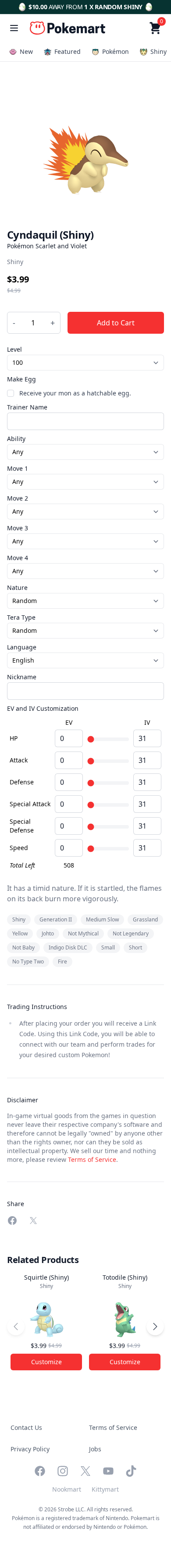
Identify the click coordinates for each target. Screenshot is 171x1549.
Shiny (158, 51)
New (26, 51)
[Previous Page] (16, 1326)
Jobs (95, 1449)
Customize (46, 1362)
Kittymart (105, 1489)
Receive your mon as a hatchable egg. (75, 393)
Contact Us (26, 1427)
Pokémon (115, 51)
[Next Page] (155, 1326)
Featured (67, 51)
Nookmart (66, 1489)
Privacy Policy (30, 1449)
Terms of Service (92, 1159)
